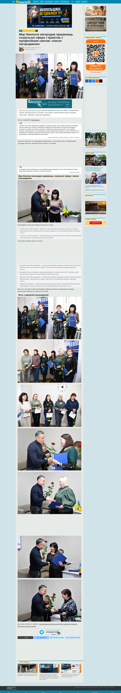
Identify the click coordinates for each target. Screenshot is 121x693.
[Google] (93, 81)
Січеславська (49, 1)
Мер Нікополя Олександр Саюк (30, 110)
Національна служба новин (97, 190)
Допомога (84, 1)
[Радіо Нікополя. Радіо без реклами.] (95, 11)
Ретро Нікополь (65, 1)
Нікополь (35, 1)
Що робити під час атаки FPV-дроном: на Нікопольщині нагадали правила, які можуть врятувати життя (70, 675)
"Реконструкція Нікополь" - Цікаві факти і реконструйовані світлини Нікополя (95, 147)
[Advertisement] (49, 155)
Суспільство (32, 30)
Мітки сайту (111, 687)
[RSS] (97, 81)
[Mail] (100, 81)
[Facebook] (86, 81)
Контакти (101, 687)
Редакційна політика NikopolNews (82, 687)
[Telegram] (90, 81)
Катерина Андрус (31, 47)
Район (41, 1)
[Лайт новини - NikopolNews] (23, 1)
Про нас (105, 687)
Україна (56, 1)
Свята (21, 30)
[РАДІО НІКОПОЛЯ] (95, 24)
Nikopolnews (35, 120)
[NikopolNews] (49, 632)
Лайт (72, 1)
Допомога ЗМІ (94, 687)
